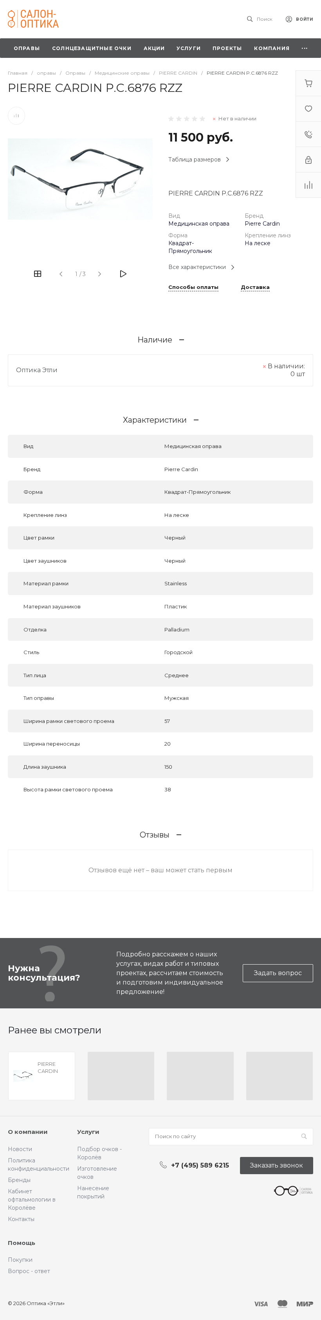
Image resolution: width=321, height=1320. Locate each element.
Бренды (19, 1180)
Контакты (21, 1219)
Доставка (255, 287)
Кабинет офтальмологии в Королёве (32, 1199)
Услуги (88, 1131)
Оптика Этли (37, 370)
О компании (28, 1131)
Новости (20, 1149)
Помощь (21, 1242)
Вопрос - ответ (29, 1271)
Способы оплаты (193, 287)
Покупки (20, 1259)
